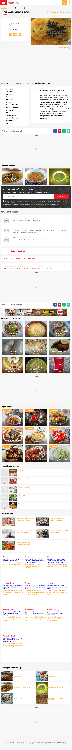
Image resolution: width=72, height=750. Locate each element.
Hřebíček (49, 266)
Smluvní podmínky (34, 204)
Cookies (40, 743)
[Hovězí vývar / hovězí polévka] (7, 687)
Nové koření (63, 266)
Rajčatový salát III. (23, 479)
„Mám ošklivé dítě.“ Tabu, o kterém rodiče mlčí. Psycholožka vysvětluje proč (35, 618)
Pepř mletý (12, 268)
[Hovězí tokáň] (7, 676)
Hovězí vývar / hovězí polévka (23, 687)
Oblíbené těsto (22, 470)
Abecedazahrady (9, 636)
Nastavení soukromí (48, 743)
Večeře (18, 258)
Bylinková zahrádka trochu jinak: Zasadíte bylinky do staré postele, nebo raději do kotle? (13, 645)
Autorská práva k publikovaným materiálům (45, 742)
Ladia (5, 14)
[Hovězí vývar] (42, 676)
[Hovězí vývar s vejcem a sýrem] (51, 44)
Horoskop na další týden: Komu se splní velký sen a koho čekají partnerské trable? (57, 618)
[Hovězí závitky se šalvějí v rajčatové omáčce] (42, 698)
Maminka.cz (29, 609)
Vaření (23, 258)
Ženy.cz (28, 583)
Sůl (43, 268)
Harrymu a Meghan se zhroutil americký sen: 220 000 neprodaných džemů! (57, 592)
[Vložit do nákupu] (15, 34)
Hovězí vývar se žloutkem (56, 687)
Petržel (19, 268)
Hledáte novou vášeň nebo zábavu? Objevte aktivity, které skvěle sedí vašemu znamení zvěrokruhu (57, 566)
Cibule (33, 266)
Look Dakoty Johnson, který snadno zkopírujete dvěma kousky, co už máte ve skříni (35, 592)
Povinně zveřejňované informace (42, 744)
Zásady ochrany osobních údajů (45, 204)
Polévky (13, 251)
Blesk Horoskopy (53, 609)
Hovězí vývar (21, 251)
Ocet (5, 268)
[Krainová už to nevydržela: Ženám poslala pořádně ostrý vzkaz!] (13, 559)
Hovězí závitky (18, 699)
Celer (27, 266)
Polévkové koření (35, 268)
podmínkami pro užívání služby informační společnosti (27, 201)
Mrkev (56, 266)
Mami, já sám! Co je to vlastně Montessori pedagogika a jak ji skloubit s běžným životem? (34, 566)
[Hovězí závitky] (7, 698)
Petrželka (26, 268)
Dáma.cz (50, 557)
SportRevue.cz (8, 609)
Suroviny (4, 83)
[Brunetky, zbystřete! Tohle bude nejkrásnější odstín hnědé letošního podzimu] (13, 586)
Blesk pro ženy (8, 583)
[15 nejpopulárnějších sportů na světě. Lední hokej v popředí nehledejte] (13, 613)
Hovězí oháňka (41, 266)
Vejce (51, 268)
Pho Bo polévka (22, 495)
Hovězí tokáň (18, 676)
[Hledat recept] (64, 2)
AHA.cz (5, 557)
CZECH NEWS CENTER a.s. (19, 742)
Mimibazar (29, 557)
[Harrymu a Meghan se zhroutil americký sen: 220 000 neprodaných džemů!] (57, 586)
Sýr (47, 268)
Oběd (12, 258)
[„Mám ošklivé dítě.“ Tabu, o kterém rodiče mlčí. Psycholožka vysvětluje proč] (35, 613)
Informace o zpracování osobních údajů (29, 743)
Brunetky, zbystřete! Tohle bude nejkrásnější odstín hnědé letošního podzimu (13, 592)
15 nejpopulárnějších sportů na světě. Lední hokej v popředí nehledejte (12, 618)
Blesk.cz (50, 583)
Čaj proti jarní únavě (24, 487)
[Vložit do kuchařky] (10, 34)
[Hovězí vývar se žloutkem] (42, 687)
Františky (20, 504)
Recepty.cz (4, 8)
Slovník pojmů (31, 258)
